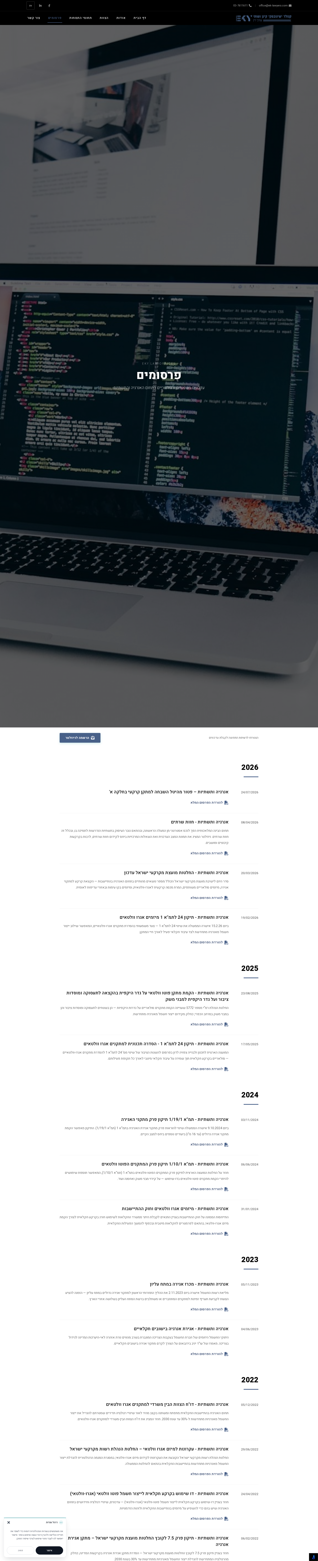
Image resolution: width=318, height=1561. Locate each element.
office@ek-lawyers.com (273, 5)
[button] (8, 1522)
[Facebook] (49, 5)
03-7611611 (240, 5)
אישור (49, 1550)
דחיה (20, 1550)
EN (30, 5)
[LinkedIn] (40, 5)
